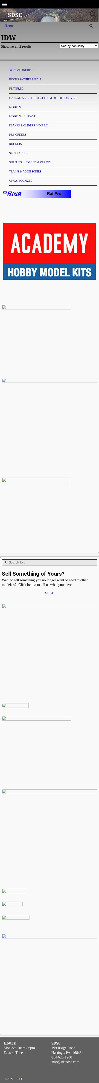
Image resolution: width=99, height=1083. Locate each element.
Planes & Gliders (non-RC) (28, 125)
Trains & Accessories (25, 171)
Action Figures (20, 70)
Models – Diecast (22, 116)
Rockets (15, 144)
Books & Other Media (25, 79)
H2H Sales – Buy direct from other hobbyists (43, 98)
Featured (16, 88)
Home (9, 26)
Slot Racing (18, 153)
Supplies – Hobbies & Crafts (30, 162)
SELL (49, 593)
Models (15, 107)
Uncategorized (20, 180)
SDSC (15, 15)
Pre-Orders (17, 134)
